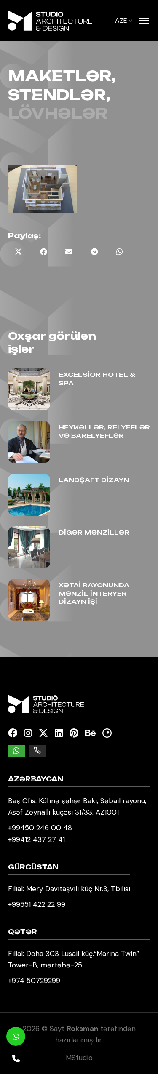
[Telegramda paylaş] (94, 251)
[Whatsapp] (15, 1036)
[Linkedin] (59, 733)
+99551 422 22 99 (36, 904)
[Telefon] (15, 1058)
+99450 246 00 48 (40, 827)
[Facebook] (12, 733)
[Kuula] (107, 733)
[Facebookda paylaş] (43, 251)
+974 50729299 (34, 980)
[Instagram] (28, 733)
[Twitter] (43, 733)
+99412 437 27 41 (36, 839)
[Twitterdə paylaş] (18, 251)
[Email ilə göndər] (69, 251)
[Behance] (90, 733)
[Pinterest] (74, 733)
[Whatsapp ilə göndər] (119, 251)
